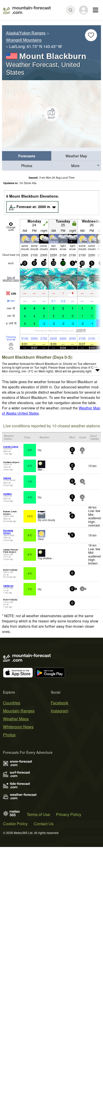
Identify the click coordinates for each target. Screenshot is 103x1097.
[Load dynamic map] (51, 113)
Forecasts (26, 155)
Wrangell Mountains (24, 40)
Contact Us (44, 823)
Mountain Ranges (18, 711)
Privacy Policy (68, 814)
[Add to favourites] (91, 35)
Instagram (59, 711)
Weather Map (76, 155)
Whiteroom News (18, 727)
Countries (11, 703)
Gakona (7, 478)
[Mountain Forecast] (27, 10)
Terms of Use (38, 814)
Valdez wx (8, 585)
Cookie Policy (15, 823)
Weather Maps (16, 719)
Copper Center (10, 446)
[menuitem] (27, 156)
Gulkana (7, 493)
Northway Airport (8, 531)
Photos (26, 165)
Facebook (59, 703)
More (75, 165)
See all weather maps (11, 279)
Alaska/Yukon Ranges (26, 33)
